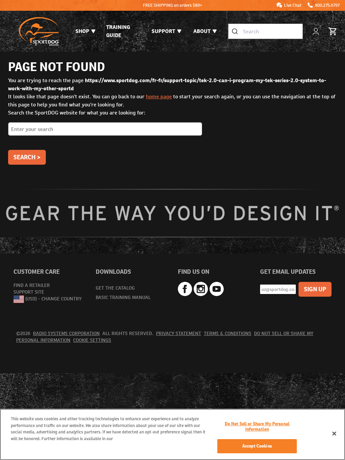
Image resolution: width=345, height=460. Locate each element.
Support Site (28, 292)
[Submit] (235, 31)
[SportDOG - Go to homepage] (39, 31)
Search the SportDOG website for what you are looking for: (76, 112)
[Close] (334, 433)
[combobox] (265, 31)
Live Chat (293, 5)
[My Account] (316, 31)
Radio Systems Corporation (66, 333)
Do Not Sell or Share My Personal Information (257, 426)
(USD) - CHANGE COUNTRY (53, 299)
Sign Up (315, 289)
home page (159, 96)
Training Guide (118, 31)
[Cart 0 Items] (333, 31)
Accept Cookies (257, 446)
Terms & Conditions (227, 333)
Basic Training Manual (123, 297)
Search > (26, 157)
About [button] (202, 31)
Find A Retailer (31, 285)
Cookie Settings (92, 340)
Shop (82, 31)
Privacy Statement (178, 333)
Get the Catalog (115, 288)
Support (163, 31)
